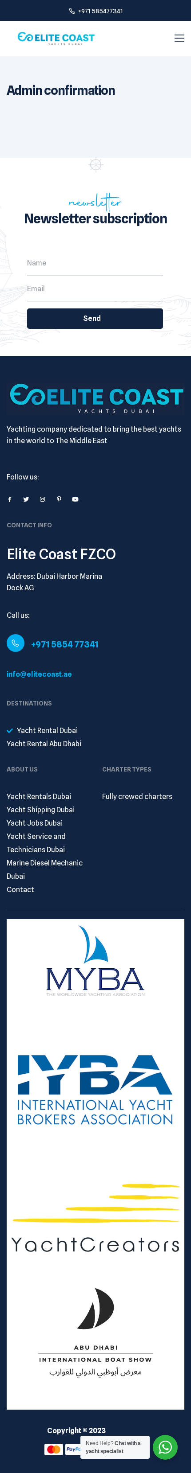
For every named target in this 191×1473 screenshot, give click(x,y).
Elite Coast (125, 1430)
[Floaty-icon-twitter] (26, 499)
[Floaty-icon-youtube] (75, 499)
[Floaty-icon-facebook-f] (9, 499)
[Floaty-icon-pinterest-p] (59, 499)
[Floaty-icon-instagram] (42, 499)
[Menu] (179, 38)
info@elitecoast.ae (39, 674)
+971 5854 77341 (65, 644)
